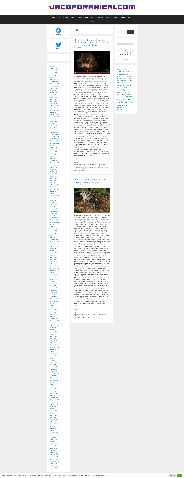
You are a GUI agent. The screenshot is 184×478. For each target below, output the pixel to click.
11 (120, 50)
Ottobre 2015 (54, 351)
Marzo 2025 (53, 103)
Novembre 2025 (54, 86)
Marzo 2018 (53, 288)
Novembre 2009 (54, 457)
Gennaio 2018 (54, 292)
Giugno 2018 (53, 281)
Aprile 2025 (53, 101)
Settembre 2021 (54, 195)
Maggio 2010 (53, 443)
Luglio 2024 (53, 121)
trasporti (119, 107)
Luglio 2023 (53, 147)
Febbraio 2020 (54, 237)
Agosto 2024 (53, 119)
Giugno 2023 (53, 149)
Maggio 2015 (53, 362)
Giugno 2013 (53, 413)
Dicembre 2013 (54, 400)
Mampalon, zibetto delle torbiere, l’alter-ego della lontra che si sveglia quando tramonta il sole (92, 42)
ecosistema (76, 165)
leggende (119, 90)
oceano (125, 92)
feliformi (76, 315)
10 (118, 50)
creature (98, 164)
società (119, 99)
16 (132, 50)
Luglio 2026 (53, 68)
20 (125, 52)
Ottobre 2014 (54, 378)
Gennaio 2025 (54, 108)
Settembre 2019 (54, 248)
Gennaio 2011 (54, 432)
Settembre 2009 (55, 461)
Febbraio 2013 (54, 422)
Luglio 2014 (53, 384)
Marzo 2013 (53, 419)
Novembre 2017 (54, 296)
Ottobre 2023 (54, 141)
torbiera (107, 167)
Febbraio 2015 (54, 369)
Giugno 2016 (53, 334)
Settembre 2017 (54, 301)
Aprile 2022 (53, 180)
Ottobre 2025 (54, 88)
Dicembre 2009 (54, 454)
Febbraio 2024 (54, 132)
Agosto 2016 (53, 329)
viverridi (80, 168)
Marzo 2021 (53, 209)
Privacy (92, 21)
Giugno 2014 (53, 386)
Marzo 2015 (53, 367)
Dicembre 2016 (54, 321)
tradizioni (129, 105)
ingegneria (127, 85)
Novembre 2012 (54, 428)
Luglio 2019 (53, 253)
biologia (81, 164)
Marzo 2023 (53, 156)
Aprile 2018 (53, 285)
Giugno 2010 (53, 441)
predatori (84, 167)
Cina (130, 74)
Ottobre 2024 (54, 114)
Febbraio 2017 (54, 316)
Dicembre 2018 (54, 268)
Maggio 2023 (54, 152)
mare (128, 90)
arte (118, 74)
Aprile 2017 (53, 312)
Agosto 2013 (53, 408)
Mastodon (108, 17)
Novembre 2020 (54, 217)
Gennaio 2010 (54, 452)
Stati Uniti (127, 99)
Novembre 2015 (54, 349)
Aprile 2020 (53, 233)
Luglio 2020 (53, 226)
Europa (130, 80)
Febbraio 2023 (54, 158)
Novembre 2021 (54, 191)
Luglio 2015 (53, 358)
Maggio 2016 (53, 336)
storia (120, 102)
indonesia (95, 165)
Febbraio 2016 (54, 343)
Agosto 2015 (53, 356)
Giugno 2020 (53, 228)
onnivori (97, 315)
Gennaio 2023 (54, 160)
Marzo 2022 (53, 182)
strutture (132, 102)
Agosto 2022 (53, 171)
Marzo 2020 (53, 235)
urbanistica (128, 107)
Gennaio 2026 (54, 81)
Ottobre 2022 (54, 167)
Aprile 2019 (53, 259)
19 (122, 52)
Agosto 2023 (53, 145)
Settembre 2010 (54, 435)
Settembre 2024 (54, 116)
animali (77, 164)
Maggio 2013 (53, 415)
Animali (80, 17)
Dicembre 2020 (54, 215)
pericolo (130, 92)
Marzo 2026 (53, 77)
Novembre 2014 (54, 375)
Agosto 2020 (53, 224)
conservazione (91, 164)
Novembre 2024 (54, 112)
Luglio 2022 (53, 174)
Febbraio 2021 (54, 211)
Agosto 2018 (53, 277)
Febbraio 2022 (54, 185)
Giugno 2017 (53, 307)
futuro (131, 82)
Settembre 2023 (54, 143)
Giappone (92, 17)
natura (106, 165)
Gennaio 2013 (54, 424)
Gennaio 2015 (54, 371)
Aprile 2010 (53, 446)
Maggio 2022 (53, 178)
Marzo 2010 (53, 448)
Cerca (119, 29)
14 (127, 50)
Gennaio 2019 (54, 266)
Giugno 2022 (53, 176)
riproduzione (90, 167)
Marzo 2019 (53, 261)
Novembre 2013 (54, 402)
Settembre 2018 (54, 274)
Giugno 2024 (53, 123)
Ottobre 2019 (54, 246)
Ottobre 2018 (54, 272)
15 (130, 50)
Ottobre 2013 (54, 404)
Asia (80, 314)
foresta (90, 165)
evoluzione (82, 165)
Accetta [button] (179, 475)
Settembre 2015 (54, 353)
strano (126, 102)
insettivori (88, 315)
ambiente (123, 69)
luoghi (124, 90)
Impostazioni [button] (172, 475)
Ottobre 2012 (54, 430)
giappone (119, 85)
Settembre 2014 (54, 380)
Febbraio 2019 (54, 264)
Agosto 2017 (53, 303)
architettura (129, 72)
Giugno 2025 (53, 97)
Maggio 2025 (53, 99)
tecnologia (122, 105)
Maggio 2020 (54, 231)
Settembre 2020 (54, 222)
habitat (84, 315)
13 (125, 50)
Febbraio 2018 (54, 290)
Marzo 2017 (53, 314)
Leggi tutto (77, 159)
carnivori (86, 164)
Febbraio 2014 (54, 395)
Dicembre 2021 (54, 189)
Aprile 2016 (53, 338)
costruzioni (129, 76)
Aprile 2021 (53, 206)
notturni (76, 167)
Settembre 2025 (54, 90)
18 (120, 52)
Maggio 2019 (53, 257)
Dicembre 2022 (54, 163)
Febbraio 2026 (54, 79)
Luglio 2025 (53, 95)
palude (79, 167)
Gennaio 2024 (54, 134)
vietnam (76, 168)
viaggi (119, 110)
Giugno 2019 (53, 255)
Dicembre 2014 (54, 373)
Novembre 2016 (54, 323)
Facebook (100, 17)
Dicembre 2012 (54, 426)
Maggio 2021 (53, 204)
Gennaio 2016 (54, 345)
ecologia (102, 164)
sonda (99, 167)
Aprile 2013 (53, 417)
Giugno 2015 (53, 360)
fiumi (87, 165)
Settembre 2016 (54, 327)
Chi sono (130, 17)
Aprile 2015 (53, 364)
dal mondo (98, 314)
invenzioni (126, 87)
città (118, 76)
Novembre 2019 (54, 244)
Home (53, 17)
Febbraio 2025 (54, 106)
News (76, 162)
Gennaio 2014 (54, 397)
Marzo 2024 (53, 130)
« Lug (125, 59)
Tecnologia (65, 17)
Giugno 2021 (53, 202)
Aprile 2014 (53, 391)
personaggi (121, 94)
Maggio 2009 (54, 468)
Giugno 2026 (53, 70)
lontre (99, 165)
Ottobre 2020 (54, 220)
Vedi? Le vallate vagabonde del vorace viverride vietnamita (89, 181)
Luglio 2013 (53, 411)
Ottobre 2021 (54, 193)
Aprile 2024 (53, 127)
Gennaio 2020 (54, 239)
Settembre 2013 (54, 406)
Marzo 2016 (53, 340)
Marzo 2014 (53, 393)
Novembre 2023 (54, 138)
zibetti (84, 168)
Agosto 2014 (53, 382)
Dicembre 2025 (54, 84)
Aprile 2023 (53, 154)
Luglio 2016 (53, 332)
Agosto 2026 (53, 66)
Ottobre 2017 (54, 299)
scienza (95, 167)
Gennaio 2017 (54, 318)
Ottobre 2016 (54, 325)
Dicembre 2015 (54, 347)
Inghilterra (119, 87)
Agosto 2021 (53, 198)
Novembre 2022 (54, 165)
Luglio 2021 (53, 200)
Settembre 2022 (54, 169)
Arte (58, 17)
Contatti (123, 17)
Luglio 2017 (53, 305)
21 (127, 52)
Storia (86, 17)
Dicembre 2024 (54, 110)
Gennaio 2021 (54, 213)
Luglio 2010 (53, 439)
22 (130, 52)
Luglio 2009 (53, 463)
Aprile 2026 (53, 75)
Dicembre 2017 (54, 294)
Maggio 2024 (54, 125)
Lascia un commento (80, 170)
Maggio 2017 (53, 310)
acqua (118, 69)
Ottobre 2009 (54, 459)
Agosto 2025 (53, 92)
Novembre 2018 (54, 270)
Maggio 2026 (54, 73)
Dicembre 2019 (54, 242)
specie (103, 167)
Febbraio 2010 (54, 450)
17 (118, 52)
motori (132, 90)
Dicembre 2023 (54, 136)
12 (122, 50)
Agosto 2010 (53, 437)
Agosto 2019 (53, 250)
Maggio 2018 (53, 283)
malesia (103, 165)
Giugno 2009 (54, 465)
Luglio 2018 (53, 279)
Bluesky (116, 17)
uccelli (124, 107)
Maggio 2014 (53, 389)
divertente (119, 80)
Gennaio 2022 (54, 187)
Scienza (73, 17)
